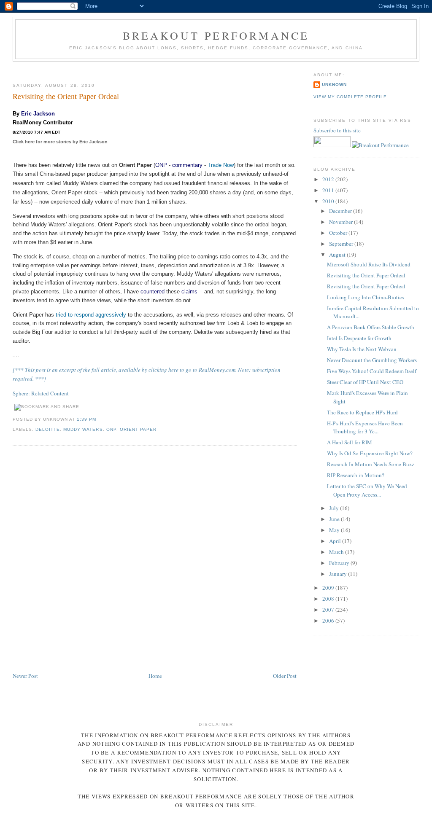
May (335, 530)
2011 (328, 190)
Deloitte (47, 429)
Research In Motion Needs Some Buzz (370, 464)
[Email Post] (99, 419)
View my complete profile (350, 96)
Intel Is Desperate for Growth (359, 338)
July (334, 508)
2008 (328, 598)
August (338, 254)
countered (152, 291)
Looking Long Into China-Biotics (365, 297)
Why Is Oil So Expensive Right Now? (370, 453)
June (335, 519)
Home (155, 676)
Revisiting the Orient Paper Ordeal (66, 96)
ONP (161, 165)
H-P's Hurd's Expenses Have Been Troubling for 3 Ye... (365, 427)
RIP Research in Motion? (355, 475)
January (338, 574)
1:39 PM (86, 419)
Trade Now (221, 165)
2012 (328, 179)
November (341, 222)
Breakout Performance (216, 35)
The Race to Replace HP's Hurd (362, 412)
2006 (328, 620)
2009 (328, 587)
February (340, 563)
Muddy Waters (83, 429)
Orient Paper (138, 429)
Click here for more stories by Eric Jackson (60, 141)
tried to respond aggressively (91, 315)
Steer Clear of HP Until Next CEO (365, 382)
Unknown (334, 84)
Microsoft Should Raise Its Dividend (368, 264)
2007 (328, 609)
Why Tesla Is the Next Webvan (362, 349)
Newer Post (25, 676)
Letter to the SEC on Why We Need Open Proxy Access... (367, 490)
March (337, 552)
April (335, 541)
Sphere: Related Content (41, 393)
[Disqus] (155, 559)
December (341, 211)
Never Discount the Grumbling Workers (372, 360)
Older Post (285, 676)
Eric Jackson (38, 113)
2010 (328, 201)
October (338, 232)
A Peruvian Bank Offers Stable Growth (370, 327)
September (341, 243)
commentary (187, 165)
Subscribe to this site (337, 130)
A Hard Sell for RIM (349, 442)
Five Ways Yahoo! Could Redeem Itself (371, 371)
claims (189, 291)
